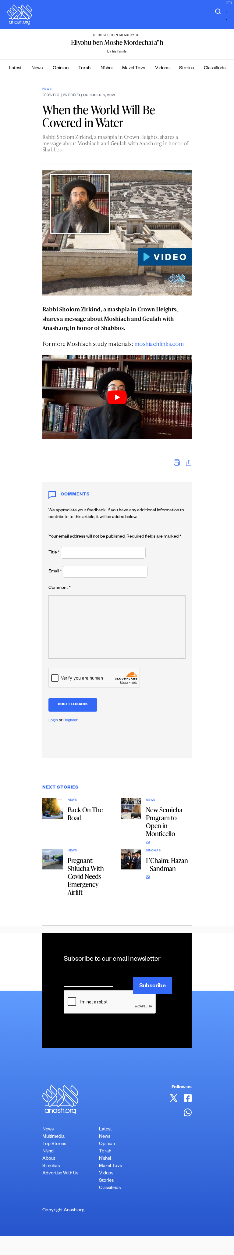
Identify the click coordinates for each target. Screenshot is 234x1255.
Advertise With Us (60, 1173)
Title (54, 552)
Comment (59, 588)
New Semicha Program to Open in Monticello (164, 821)
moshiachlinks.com (159, 343)
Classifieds (214, 68)
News (37, 68)
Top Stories (54, 1144)
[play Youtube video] (117, 397)
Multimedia (53, 1137)
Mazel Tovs (133, 68)
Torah (84, 68)
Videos (162, 68)
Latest (15, 68)
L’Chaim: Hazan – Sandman (167, 864)
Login (53, 721)
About (48, 1159)
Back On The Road (85, 813)
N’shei (106, 68)
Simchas (153, 851)
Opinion (61, 68)
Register (70, 721)
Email (55, 571)
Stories (186, 68)
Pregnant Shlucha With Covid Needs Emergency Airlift (86, 876)
